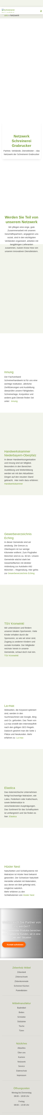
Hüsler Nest (12, 866)
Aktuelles (21, 1048)
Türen (21, 1031)
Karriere (21, 1057)
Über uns (21, 1053)
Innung (8, 372)
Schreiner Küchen (21, 986)
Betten (21, 1012)
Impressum (21, 1075)
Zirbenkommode (21, 981)
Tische (21, 1026)
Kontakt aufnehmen (15, 945)
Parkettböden (21, 990)
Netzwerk (22, 1062)
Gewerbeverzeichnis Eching (21, 573)
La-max (9, 705)
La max (19, 738)
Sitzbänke (21, 1022)
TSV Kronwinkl (14, 623)
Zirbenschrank (21, 977)
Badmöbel (21, 1008)
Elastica (9, 788)
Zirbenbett (21, 972)
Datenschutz (21, 1071)
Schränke (21, 1017)
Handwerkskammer (13, 484)
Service (21, 1066)
